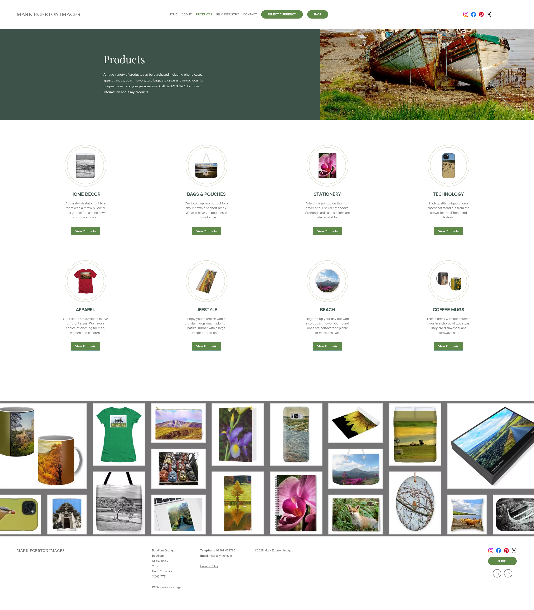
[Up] (508, 573)
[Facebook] (473, 14)
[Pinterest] (481, 14)
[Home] (497, 573)
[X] (489, 14)
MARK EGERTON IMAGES (40, 551)
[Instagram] (465, 14)
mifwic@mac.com (220, 555)
